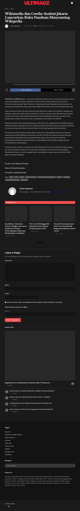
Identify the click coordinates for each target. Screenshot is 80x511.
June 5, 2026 (34, 231)
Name (7, 285)
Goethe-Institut (31, 177)
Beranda (7, 440)
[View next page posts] (41, 242)
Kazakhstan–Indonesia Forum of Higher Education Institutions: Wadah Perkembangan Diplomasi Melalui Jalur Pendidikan (16, 228)
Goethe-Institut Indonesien (46, 177)
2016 (11, 177)
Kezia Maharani (15, 26)
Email (7, 293)
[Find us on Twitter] (9, 507)
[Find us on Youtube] (12, 507)
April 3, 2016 (27, 26)
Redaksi (7, 449)
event (22, 177)
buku (16, 177)
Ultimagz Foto (9, 452)
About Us (8, 432)
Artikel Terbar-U (10, 437)
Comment (9, 260)
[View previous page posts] (38, 242)
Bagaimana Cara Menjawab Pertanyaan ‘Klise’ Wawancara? (27, 383)
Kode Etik (8, 443)
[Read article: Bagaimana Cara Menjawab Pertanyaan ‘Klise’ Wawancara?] (40, 356)
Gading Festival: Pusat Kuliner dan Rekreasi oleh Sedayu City (31, 403)
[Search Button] (68, 3)
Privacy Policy (9, 446)
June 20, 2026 (10, 236)
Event (12, 8)
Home (6, 8)
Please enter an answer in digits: (16, 307)
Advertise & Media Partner (13, 434)
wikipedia (24, 180)
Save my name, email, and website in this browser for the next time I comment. (34, 302)
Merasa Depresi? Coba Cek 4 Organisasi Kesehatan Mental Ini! (31, 409)
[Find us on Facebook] (5, 507)
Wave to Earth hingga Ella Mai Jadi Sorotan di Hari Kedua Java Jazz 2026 (39, 226)
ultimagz (66, 177)
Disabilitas (8, 454)
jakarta (59, 177)
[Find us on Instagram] (15, 507)
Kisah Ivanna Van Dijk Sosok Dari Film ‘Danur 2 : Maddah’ (30, 397)
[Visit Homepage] (36, 3)
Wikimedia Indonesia (12, 180)
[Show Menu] (6, 3)
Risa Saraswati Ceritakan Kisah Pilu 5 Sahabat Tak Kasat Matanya (32, 391)
